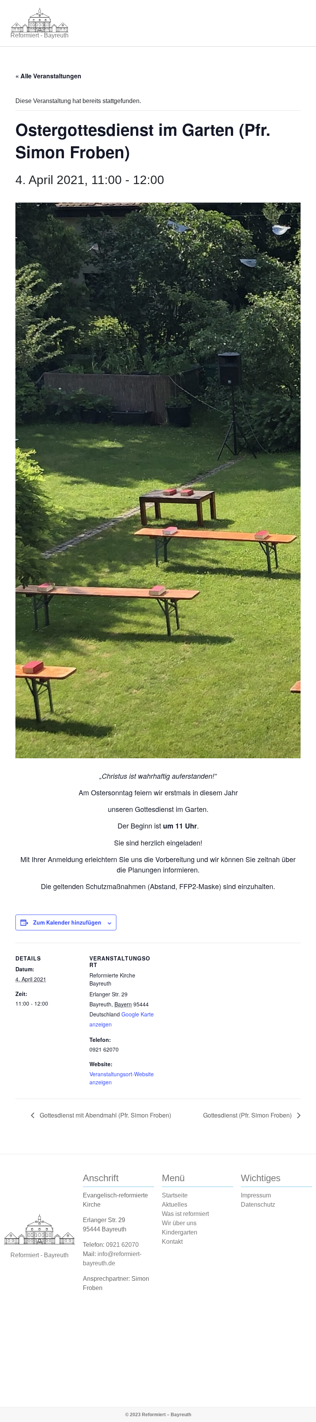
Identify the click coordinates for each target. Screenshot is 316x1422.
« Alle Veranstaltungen (48, 75)
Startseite (175, 1195)
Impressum (256, 1195)
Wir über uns (179, 1223)
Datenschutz (258, 1204)
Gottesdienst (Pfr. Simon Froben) (248, 1115)
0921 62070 (122, 1244)
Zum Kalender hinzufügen (67, 922)
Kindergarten (179, 1232)
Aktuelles (174, 1204)
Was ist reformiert (185, 1214)
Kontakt (172, 1241)
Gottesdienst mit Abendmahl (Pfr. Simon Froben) (104, 1115)
